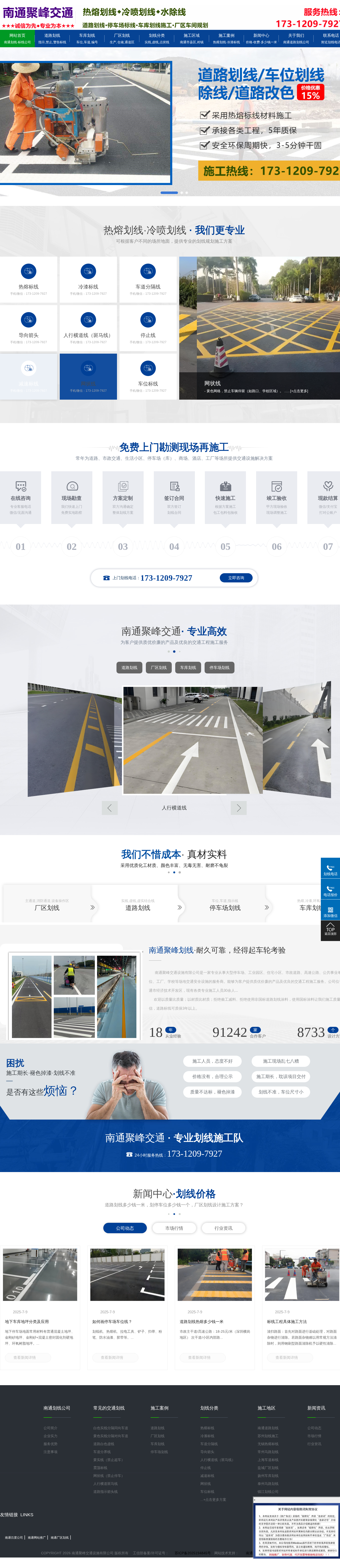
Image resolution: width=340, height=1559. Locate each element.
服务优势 (50, 1444)
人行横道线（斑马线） (217, 1460)
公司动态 (125, 1228)
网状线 (205, 1484)
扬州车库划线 (268, 1476)
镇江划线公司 (268, 1492)
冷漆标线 (207, 1436)
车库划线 (87, 38)
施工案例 (226, 38)
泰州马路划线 (268, 1484)
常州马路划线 (268, 1452)
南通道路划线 (268, 1428)
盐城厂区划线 (268, 1468)
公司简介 (50, 1428)
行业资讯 (223, 1228)
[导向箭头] (174, 740)
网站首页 (17, 38)
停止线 (205, 1468)
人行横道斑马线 (105, 1484)
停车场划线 (219, 667)
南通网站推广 (37, 1537)
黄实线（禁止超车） (109, 1460)
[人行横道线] (71, 740)
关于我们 (296, 38)
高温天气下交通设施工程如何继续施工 (126, 1322)
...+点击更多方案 (213, 1500)
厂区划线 (122, 38)
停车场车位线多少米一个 (289, 1322)
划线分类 (157, 38)
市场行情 (174, 1228)
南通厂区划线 (60, 1537)
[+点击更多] (306, 391)
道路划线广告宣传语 (23, 1322)
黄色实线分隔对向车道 (110, 1436)
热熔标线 (207, 1428)
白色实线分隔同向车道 (110, 1428)
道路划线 (52, 38)
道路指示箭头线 (105, 1492)
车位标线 (207, 1492)
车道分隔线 (209, 1444)
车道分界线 (102, 1452)
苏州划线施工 (268, 1436)
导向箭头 (207, 1452)
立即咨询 (236, 578)
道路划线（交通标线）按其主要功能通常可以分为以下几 (213, 1324)
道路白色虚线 (103, 1444)
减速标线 (207, 1476)
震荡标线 (100, 1468)
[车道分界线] (277, 740)
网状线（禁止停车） (109, 1476)
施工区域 (192, 38)
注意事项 (50, 1452)
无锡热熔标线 (268, 1444)
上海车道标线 (268, 1460)
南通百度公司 (14, 1537)
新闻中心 (261, 38)
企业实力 (50, 1436)
